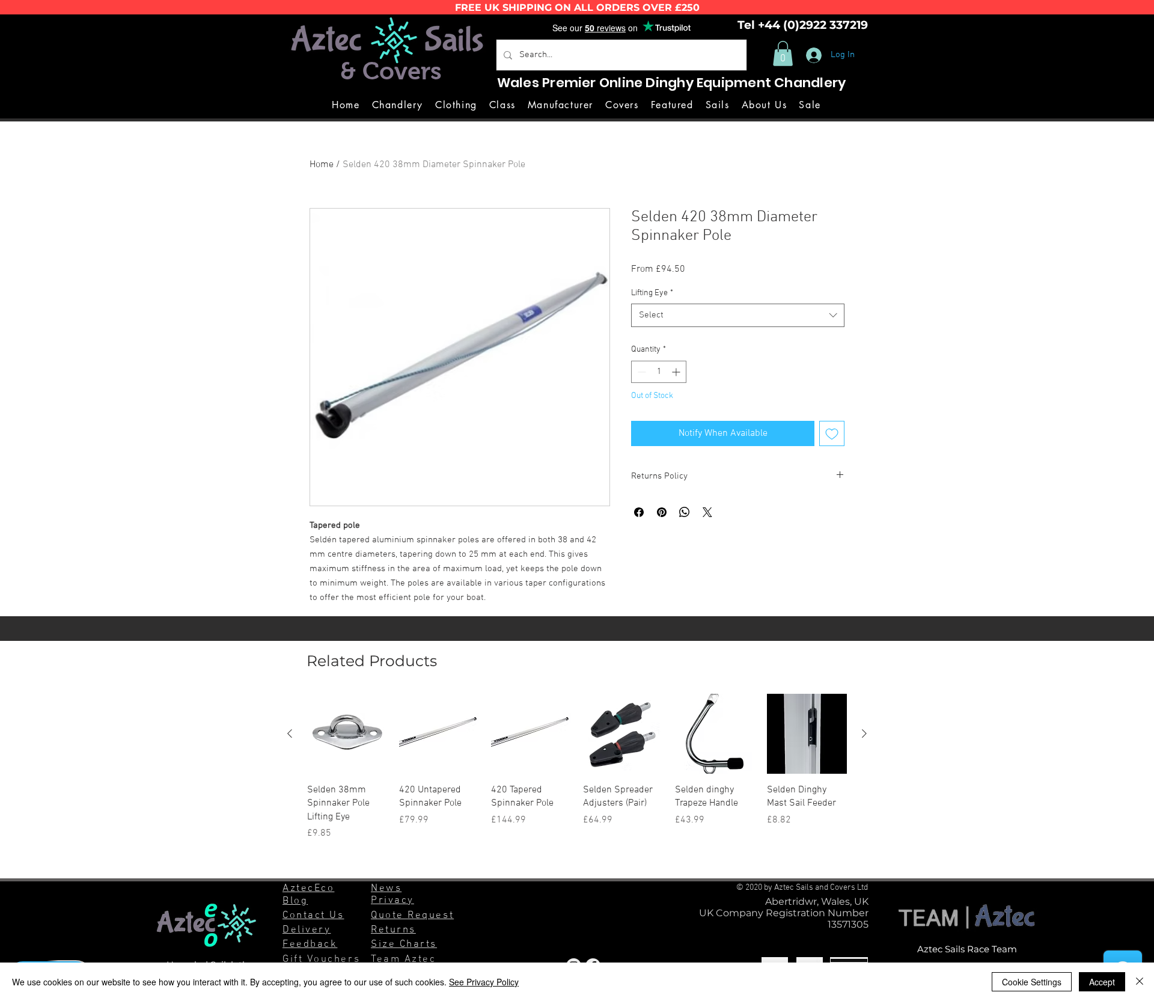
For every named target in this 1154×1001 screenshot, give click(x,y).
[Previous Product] (289, 733)
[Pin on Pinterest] (662, 512)
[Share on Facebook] (639, 512)
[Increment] (677, 371)
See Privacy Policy (484, 982)
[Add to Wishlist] (831, 433)
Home (322, 165)
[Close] (1139, 981)
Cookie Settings (1031, 982)
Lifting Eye (652, 293)
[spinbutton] (659, 371)
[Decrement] (640, 371)
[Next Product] (864, 733)
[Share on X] (707, 512)
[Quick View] (347, 734)
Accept (1102, 982)
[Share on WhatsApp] (684, 512)
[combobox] (737, 315)
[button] (782, 53)
